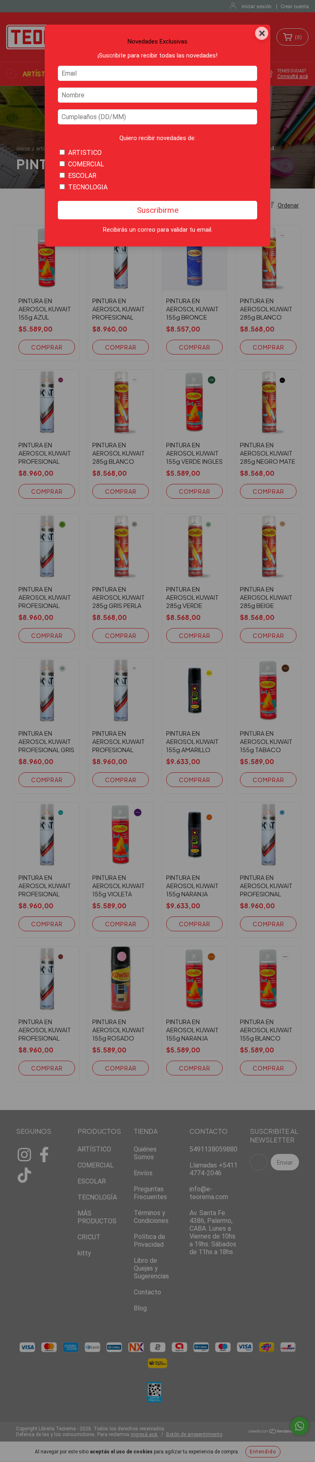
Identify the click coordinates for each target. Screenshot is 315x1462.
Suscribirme (157, 210)
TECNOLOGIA (87, 187)
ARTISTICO (85, 153)
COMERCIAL (86, 164)
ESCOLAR (82, 176)
